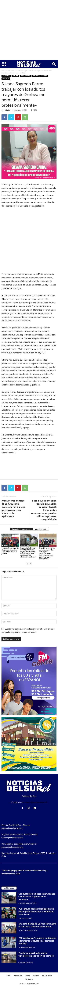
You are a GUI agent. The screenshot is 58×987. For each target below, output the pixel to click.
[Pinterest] (18, 117)
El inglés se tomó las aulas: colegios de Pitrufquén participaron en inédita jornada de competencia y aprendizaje (47, 553)
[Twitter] (11, 117)
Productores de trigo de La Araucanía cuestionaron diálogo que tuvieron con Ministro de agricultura (13, 508)
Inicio (3, 71)
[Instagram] (29, 808)
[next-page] (30, 563)
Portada (6, 79)
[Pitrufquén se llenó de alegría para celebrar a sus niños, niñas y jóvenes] (10, 540)
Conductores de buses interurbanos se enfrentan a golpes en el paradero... (36, 896)
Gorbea (44, 76)
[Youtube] (35, 808)
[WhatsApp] (25, 117)
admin (7, 110)
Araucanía (11, 71)
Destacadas (25, 76)
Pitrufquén (25, 545)
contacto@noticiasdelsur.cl (35, 802)
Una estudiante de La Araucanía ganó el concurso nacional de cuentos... (37, 925)
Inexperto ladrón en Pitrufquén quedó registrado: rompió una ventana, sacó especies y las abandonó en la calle (28, 552)
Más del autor (40, 529)
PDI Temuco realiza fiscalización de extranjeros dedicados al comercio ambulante (36, 911)
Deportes (29, 979)
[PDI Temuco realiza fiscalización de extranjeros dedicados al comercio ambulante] (8, 912)
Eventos (36, 76)
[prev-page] (27, 563)
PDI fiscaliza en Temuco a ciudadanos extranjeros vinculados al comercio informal (37, 941)
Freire (27, 976)
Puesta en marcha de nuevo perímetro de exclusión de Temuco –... (36, 956)
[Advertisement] (29, 30)
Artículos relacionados (21, 529)
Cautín (15, 76)
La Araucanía (47, 976)
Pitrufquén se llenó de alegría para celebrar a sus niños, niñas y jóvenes (10, 550)
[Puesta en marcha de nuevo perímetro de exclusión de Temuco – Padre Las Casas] (8, 957)
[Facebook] (4, 117)
